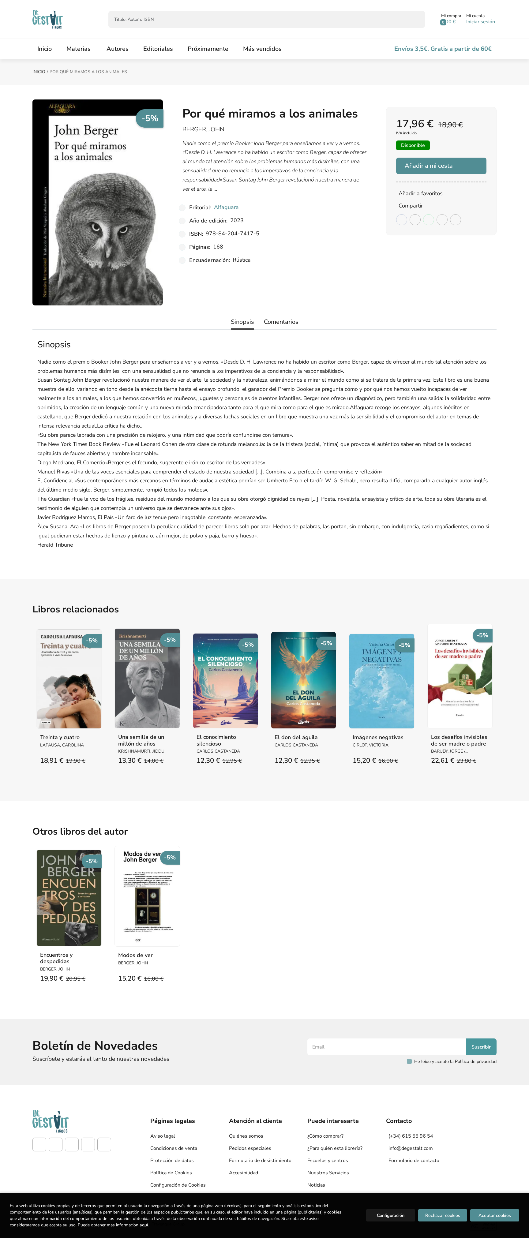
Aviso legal (162, 1136)
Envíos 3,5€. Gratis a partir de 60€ (443, 49)
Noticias (316, 1185)
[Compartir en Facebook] (401, 219)
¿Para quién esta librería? (334, 1148)
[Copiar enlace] (455, 219)
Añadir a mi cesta (429, 166)
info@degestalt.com (410, 1148)
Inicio (38, 72)
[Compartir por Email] (442, 219)
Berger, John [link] (203, 129)
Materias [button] (78, 49)
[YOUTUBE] (88, 1144)
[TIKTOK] (72, 1144)
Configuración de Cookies (178, 1185)
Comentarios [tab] (281, 322)
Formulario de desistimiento (260, 1160)
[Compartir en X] (415, 219)
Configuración (390, 1215)
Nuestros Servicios (328, 1172)
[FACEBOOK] (39, 1144)
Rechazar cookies (442, 1215)
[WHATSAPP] (104, 1144)
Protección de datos (172, 1160)
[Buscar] (415, 19)
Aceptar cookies (494, 1215)
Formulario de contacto (413, 1160)
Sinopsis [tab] (242, 322)
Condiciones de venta (173, 1148)
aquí (144, 1225)
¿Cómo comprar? (325, 1136)
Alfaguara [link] (226, 207)
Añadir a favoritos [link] (421, 193)
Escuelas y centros (327, 1160)
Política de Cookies (171, 1172)
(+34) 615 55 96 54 (410, 1136)
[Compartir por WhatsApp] (428, 219)
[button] (451, 19)
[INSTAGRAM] (55, 1144)
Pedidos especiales (250, 1148)
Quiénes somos (246, 1136)
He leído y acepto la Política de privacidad (455, 1061)
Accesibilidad (243, 1172)
